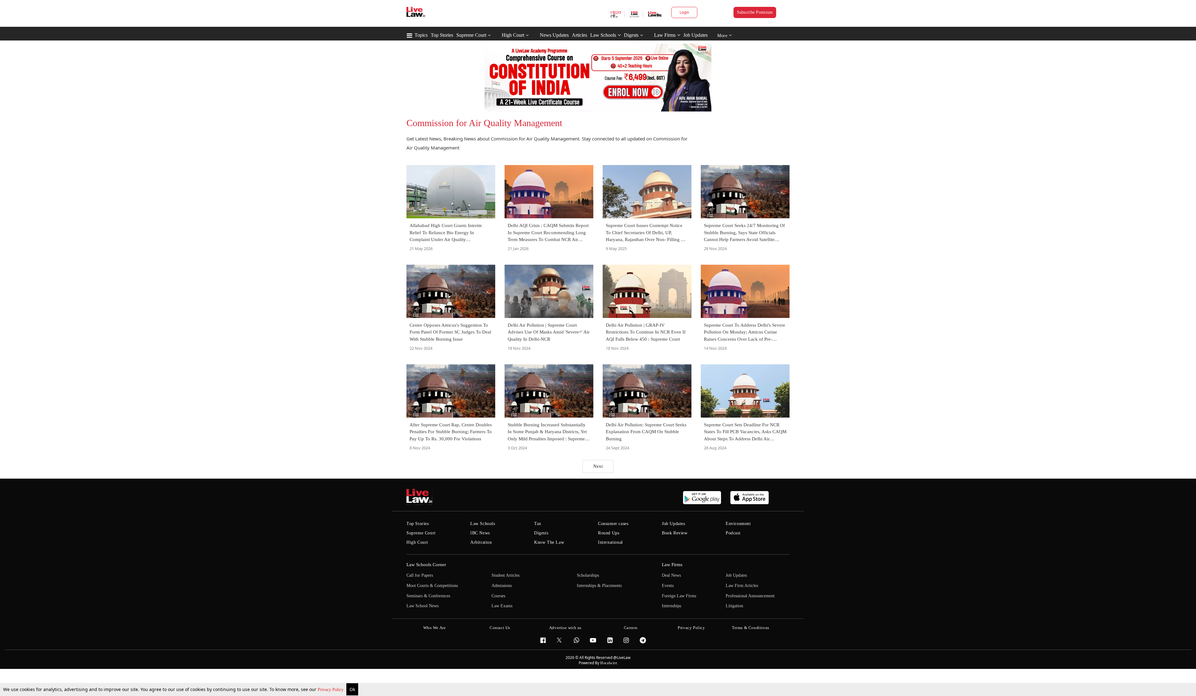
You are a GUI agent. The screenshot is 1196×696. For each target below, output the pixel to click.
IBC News (480, 533)
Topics (421, 35)
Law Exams (501, 606)
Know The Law (549, 542)
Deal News (671, 575)
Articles (579, 35)
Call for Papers (419, 575)
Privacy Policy (331, 689)
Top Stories (442, 35)
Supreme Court (471, 35)
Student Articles (505, 575)
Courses (498, 596)
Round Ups (608, 533)
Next (598, 466)
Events (668, 585)
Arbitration (481, 542)
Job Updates (695, 35)
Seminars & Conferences (428, 596)
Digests (631, 35)
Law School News (422, 606)
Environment (738, 523)
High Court (513, 35)
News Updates (554, 35)
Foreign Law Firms (679, 596)
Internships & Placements (599, 585)
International (610, 542)
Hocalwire (608, 663)
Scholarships (588, 575)
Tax (537, 523)
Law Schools (603, 35)
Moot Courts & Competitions (432, 585)
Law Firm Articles (742, 585)
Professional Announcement (750, 596)
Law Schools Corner (426, 564)
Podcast (733, 533)
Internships (671, 606)
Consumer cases (613, 523)
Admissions (501, 585)
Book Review (675, 533)
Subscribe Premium (755, 12)
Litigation (734, 606)
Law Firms (665, 35)
